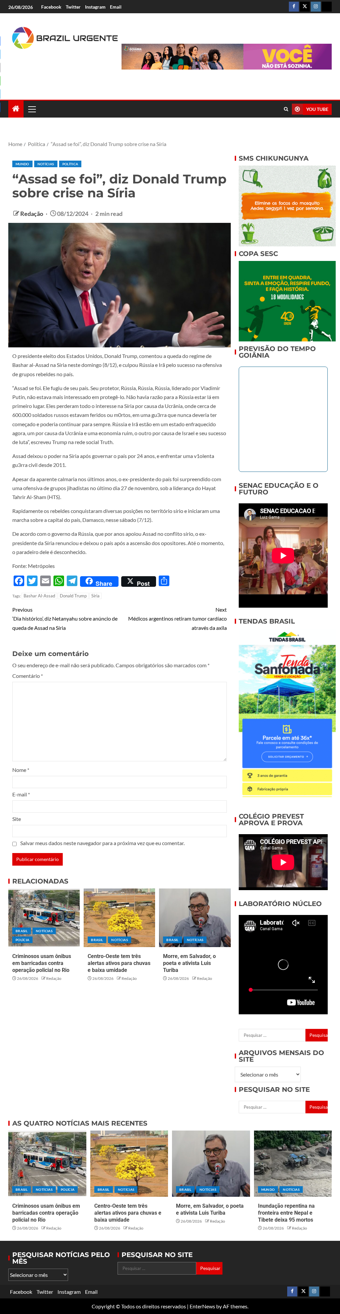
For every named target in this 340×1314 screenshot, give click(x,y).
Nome (20, 770)
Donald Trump (73, 595)
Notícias (46, 164)
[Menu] (31, 109)
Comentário (27, 676)
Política (70, 164)
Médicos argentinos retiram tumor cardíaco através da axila (177, 618)
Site (16, 819)
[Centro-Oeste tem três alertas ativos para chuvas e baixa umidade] (119, 917)
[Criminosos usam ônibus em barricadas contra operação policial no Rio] (44, 917)
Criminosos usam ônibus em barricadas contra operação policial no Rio (41, 963)
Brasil (22, 931)
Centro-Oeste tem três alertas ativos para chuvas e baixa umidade (119, 963)
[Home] (16, 109)
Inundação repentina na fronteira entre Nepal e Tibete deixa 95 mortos (286, 1213)
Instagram (95, 7)
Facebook (51, 7)
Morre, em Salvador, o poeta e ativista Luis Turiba (189, 963)
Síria (95, 595)
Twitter (73, 7)
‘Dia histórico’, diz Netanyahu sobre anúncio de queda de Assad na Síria (65, 618)
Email (116, 7)
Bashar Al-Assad (39, 595)
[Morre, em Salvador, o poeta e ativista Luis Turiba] (194, 917)
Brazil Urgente (45, 69)
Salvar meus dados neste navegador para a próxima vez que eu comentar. (102, 843)
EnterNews (202, 1306)
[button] (31, 109)
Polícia (22, 940)
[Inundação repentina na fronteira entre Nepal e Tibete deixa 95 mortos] (293, 1164)
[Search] (286, 109)
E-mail (21, 794)
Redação (32, 213)
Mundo (22, 164)
